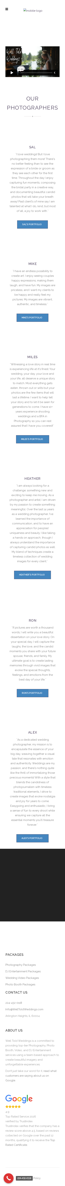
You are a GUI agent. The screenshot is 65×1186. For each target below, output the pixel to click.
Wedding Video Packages (22, 978)
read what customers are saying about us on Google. (31, 1075)
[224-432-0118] (9, 1178)
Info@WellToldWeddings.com (24, 1009)
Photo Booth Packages (20, 984)
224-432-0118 (13, 1002)
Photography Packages (20, 964)
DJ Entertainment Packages (23, 971)
